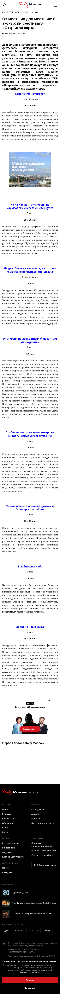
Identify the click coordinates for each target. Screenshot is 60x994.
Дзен (6, 930)
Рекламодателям (10, 843)
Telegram (18, 930)
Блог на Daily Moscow (13, 856)
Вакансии (36, 818)
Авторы (35, 813)
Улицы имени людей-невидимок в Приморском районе (30, 507)
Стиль (5, 827)
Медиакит (7, 852)
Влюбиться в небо (30, 566)
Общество (7, 823)
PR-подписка (8, 847)
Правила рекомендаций (43, 850)
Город (5, 809)
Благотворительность (42, 823)
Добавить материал (46, 865)
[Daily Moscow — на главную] (14, 793)
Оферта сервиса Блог (42, 855)
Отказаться (30, 988)
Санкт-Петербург (10, 12)
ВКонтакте (33, 930)
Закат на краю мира (30, 626)
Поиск (5, 867)
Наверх (32, 793)
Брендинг (7, 872)
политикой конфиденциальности (36, 971)
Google (47, 930)
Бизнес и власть (10, 818)
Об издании (37, 809)
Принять (30, 980)
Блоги (5, 832)
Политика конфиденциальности (42, 844)
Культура (6, 813)
